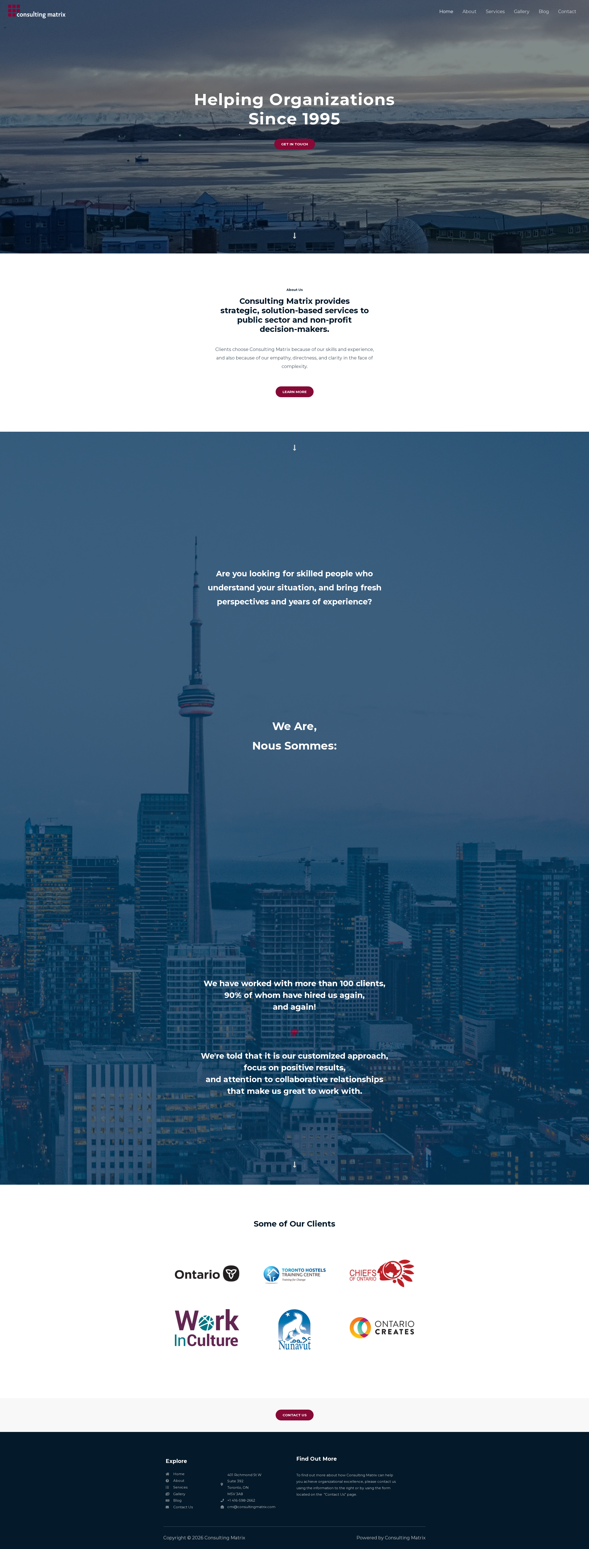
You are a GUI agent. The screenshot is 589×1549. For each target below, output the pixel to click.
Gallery (521, 11)
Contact (567, 11)
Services (495, 11)
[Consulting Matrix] (37, 11)
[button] (294, 144)
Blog (544, 11)
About (469, 11)
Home (446, 11)
